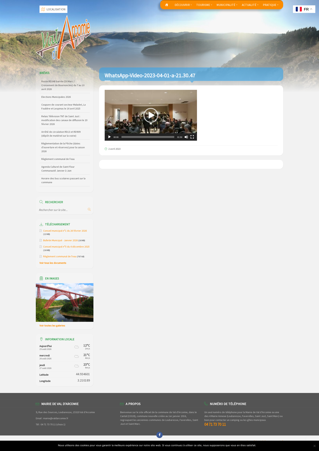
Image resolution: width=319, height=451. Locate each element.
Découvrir (182, 5)
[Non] (314, 446)
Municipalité (226, 5)
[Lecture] (109, 137)
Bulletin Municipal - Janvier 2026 (60, 240)
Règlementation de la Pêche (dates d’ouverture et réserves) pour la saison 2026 (63, 131)
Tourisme (203, 5)
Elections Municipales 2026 (56, 81)
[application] (151, 115)
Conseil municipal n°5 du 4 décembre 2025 (66, 246)
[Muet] (186, 137)
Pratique (269, 5)
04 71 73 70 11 (215, 424)
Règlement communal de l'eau (59, 256)
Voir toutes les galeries (52, 325)
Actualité (249, 5)
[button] (150, 115)
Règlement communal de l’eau (58, 143)
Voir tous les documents (53, 263)
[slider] (147, 137)
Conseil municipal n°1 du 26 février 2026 (65, 230)
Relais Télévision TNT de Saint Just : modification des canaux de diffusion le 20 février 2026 (64, 104)
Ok (259, 445)
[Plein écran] (192, 137)
